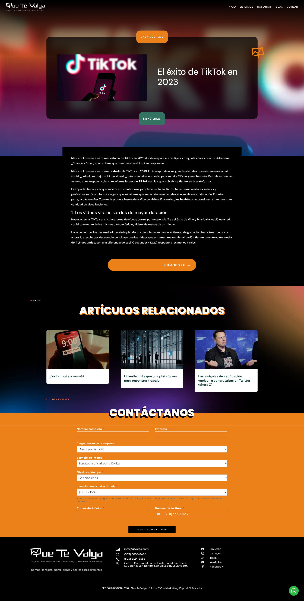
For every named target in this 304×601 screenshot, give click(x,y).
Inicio (232, 6)
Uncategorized (152, 36)
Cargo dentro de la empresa (96, 443)
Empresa (162, 429)
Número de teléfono (169, 508)
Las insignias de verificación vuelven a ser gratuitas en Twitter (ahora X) (224, 380)
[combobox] (159, 514)
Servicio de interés (90, 457)
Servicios (246, 6)
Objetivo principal (90, 472)
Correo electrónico (90, 508)
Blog (279, 6)
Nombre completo (90, 429)
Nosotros (264, 6)
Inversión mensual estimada (97, 486)
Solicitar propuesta (152, 529)
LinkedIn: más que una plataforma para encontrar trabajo (150, 378)
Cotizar (292, 6)
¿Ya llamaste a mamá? (67, 376)
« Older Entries (57, 399)
